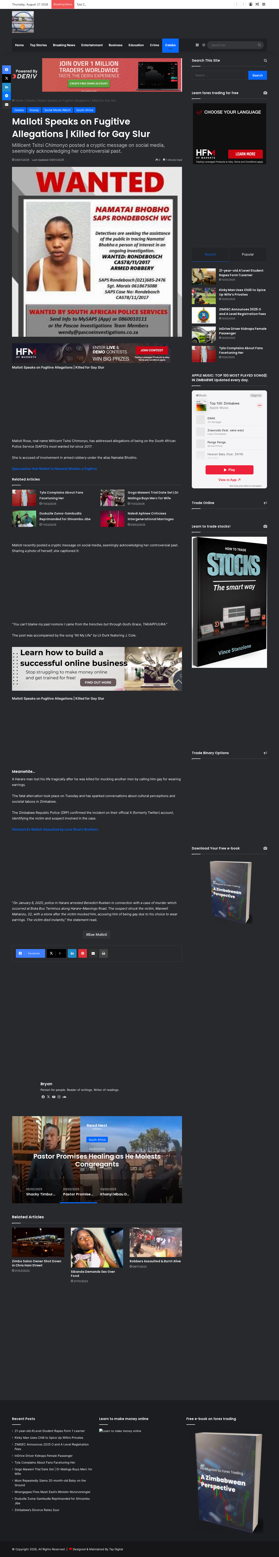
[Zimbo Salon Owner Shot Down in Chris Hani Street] (38, 1242)
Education (136, 45)
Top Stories (38, 45)
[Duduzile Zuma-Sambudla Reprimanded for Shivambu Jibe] (24, 519)
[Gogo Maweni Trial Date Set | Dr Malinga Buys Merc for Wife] (112, 498)
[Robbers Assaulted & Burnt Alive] (156, 1242)
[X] (48, 1097)
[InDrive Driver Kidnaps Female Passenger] (204, 335)
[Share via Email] (93, 953)
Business (115, 45)
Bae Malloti (97, 934)
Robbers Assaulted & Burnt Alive (155, 1261)
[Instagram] (58, 1097)
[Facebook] (43, 1097)
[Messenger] (6, 95)
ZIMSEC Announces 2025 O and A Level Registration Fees (242, 311)
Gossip (34, 110)
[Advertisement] (183, 23)
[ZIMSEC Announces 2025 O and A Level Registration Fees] (204, 315)
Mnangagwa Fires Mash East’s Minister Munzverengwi (52, 1492)
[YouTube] (53, 1097)
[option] (97, 1159)
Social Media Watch (57, 110)
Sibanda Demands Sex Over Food (93, 1273)
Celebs (170, 45)
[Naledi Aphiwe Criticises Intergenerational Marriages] (112, 519)
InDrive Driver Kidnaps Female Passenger (44, 1455)
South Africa (84, 110)
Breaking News (64, 45)
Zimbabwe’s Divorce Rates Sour (37, 1510)
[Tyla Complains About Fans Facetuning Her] (24, 498)
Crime (154, 45)
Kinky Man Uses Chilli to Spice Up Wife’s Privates (242, 292)
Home (19, 45)
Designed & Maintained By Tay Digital (98, 1549)
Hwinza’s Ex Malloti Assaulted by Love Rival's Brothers (55, 829)
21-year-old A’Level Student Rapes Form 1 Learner (241, 272)
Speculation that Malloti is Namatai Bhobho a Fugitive (54, 469)
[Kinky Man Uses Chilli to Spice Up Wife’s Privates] (204, 296)
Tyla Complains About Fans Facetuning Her (241, 350)
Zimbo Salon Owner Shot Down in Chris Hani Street (36, 1263)
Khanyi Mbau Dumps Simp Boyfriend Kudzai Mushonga (97, 1160)
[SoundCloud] (64, 1097)
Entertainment (92, 45)
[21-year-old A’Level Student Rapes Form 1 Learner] (204, 276)
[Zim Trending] (23, 22)
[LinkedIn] (72, 953)
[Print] (103, 953)
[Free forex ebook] (97, 74)
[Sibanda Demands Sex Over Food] (97, 1248)
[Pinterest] (82, 953)
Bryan (46, 1084)
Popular (248, 254)
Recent (210, 254)
